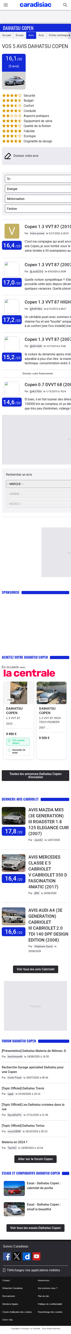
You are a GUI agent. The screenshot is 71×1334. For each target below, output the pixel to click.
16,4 (12, 245)
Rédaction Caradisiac (12, 1288)
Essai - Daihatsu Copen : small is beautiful (44, 1207)
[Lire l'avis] (13, 824)
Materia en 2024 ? (14, 1142)
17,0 (12, 282)
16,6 (13, 931)
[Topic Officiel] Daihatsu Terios (23, 1126)
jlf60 (36, 893)
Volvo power (37, 233)
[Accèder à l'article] (14, 1188)
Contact (6, 1280)
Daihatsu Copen (18, 27)
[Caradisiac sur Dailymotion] (27, 1257)
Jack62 (38, 840)
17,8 (13, 831)
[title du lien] (12, 238)
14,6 (12, 402)
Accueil (6, 35)
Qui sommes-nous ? (47, 1288)
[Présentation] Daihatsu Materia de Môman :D (34, 1051)
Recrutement (8, 1296)
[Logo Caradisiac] (35, 8)
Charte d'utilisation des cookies (17, 1312)
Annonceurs (44, 1280)
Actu (41, 35)
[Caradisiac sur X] (17, 1257)
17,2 (12, 319)
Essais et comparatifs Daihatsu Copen (31, 1173)
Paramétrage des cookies (50, 1312)
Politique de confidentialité (50, 1304)
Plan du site (43, 1296)
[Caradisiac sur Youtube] (36, 1257)
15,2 (12, 357)
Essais (20, 35)
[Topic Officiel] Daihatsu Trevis (23, 1088)
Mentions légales (10, 1304)
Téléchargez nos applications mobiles (33, 1270)
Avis (31, 35)
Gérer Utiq (7, 1320)
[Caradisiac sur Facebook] (7, 1257)
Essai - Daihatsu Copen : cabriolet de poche (44, 1185)
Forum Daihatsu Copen (19, 1040)
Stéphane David (43, 946)
